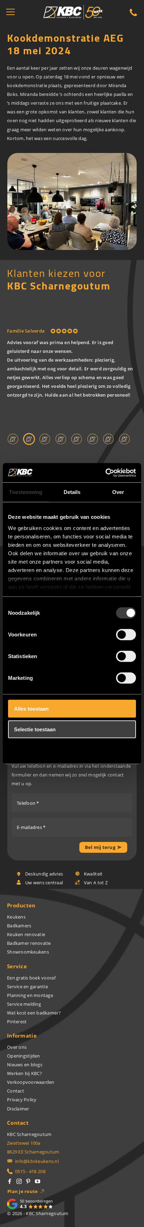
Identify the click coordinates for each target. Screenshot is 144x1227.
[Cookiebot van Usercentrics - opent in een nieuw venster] (105, 472)
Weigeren (25, 750)
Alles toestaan (31, 709)
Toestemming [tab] (25, 492)
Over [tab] (118, 492)
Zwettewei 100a (24, 1143)
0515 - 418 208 (30, 1171)
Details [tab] (72, 492)
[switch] (126, 634)
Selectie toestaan (35, 729)
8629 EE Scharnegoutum (33, 1152)
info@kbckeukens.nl (37, 1161)
